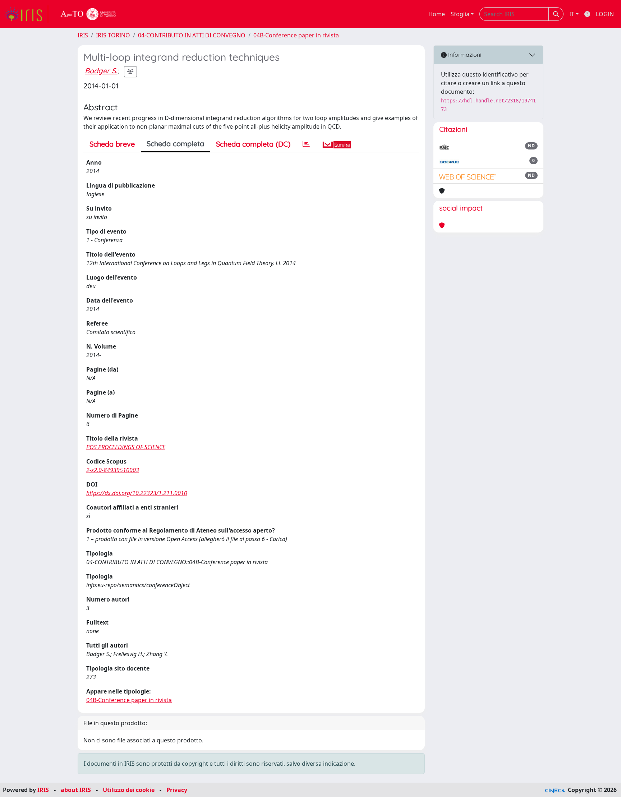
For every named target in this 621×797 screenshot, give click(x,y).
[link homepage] (26, 14)
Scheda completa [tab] (175, 143)
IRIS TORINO (113, 35)
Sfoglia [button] (460, 14)
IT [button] (571, 14)
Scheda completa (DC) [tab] (253, 143)
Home (436, 14)
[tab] (306, 144)
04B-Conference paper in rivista (296, 35)
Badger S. (101, 70)
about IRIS (76, 790)
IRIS (83, 35)
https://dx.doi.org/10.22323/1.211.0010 (136, 493)
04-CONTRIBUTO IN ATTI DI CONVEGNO (191, 35)
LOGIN (605, 14)
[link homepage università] (88, 14)
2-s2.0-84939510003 (112, 470)
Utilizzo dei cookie (129, 790)
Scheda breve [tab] (112, 143)
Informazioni (464, 54)
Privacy (176, 790)
